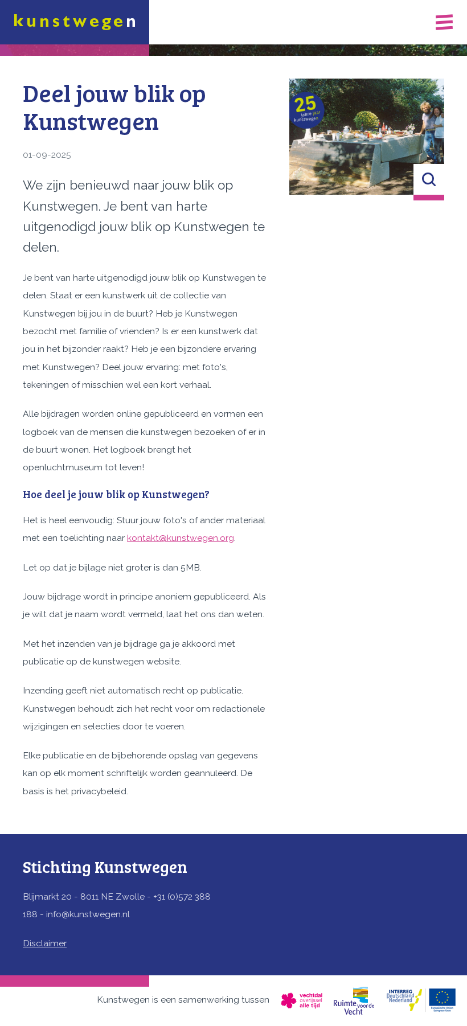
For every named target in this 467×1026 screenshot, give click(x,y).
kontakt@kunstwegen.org (180, 537)
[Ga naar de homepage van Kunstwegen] (74, 22)
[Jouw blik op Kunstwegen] (366, 137)
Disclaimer (45, 943)
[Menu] (444, 22)
